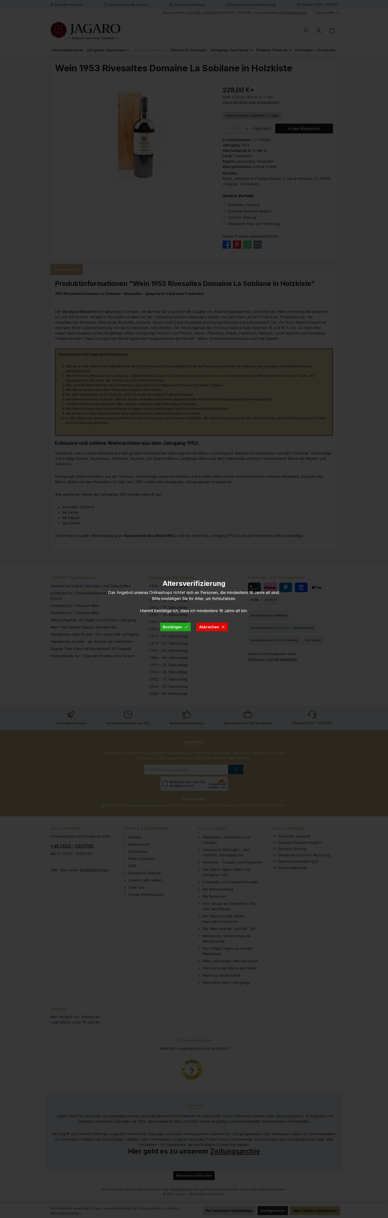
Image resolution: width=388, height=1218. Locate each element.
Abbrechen (209, 627)
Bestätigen (172, 627)
